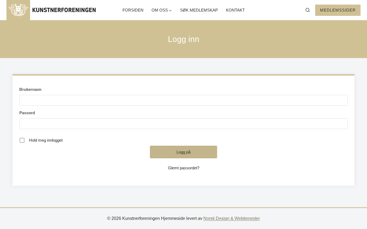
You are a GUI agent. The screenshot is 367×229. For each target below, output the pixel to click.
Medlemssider (338, 10)
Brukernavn (30, 89)
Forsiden (133, 10)
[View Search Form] (307, 10)
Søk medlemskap (199, 10)
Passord (27, 112)
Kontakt (235, 10)
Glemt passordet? (183, 168)
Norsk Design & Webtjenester (231, 218)
